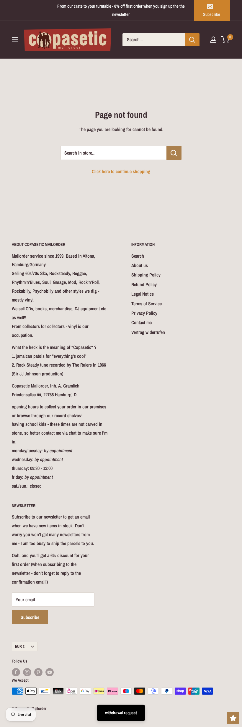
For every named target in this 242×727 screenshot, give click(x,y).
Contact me (141, 322)
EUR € (19, 646)
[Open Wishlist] (233, 718)
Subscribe (211, 14)
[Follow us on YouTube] (49, 672)
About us (139, 265)
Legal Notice (142, 294)
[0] (225, 39)
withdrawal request (121, 713)
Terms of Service (146, 303)
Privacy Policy (144, 313)
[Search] (192, 39)
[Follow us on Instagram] (27, 672)
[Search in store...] (174, 153)
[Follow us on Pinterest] (38, 672)
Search (137, 256)
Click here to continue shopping (121, 171)
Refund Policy (144, 284)
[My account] (213, 40)
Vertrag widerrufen (148, 332)
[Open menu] (15, 39)
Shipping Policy (146, 274)
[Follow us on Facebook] (16, 672)
